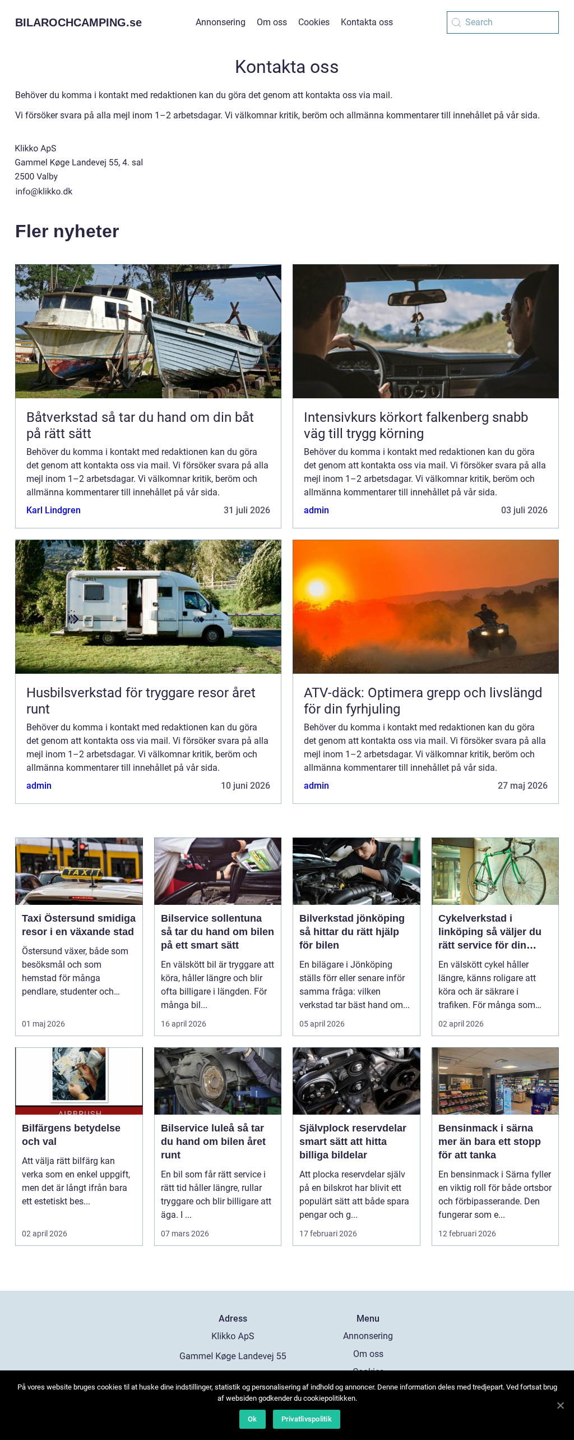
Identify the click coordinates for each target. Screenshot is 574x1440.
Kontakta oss (367, 22)
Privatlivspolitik (306, 1419)
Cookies (314, 22)
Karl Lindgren (53, 510)
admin (316, 510)
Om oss (272, 22)
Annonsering (221, 22)
